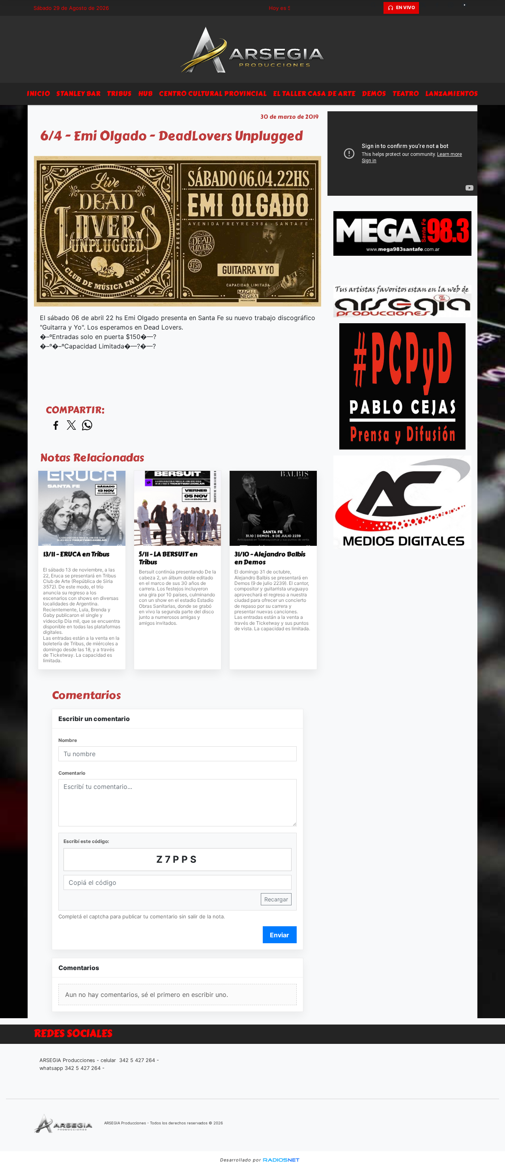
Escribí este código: (86, 841)
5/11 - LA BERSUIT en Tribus (168, 558)
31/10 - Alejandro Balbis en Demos (269, 558)
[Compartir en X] (71, 425)
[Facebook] (440, 8)
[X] (426, 8)
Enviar (279, 935)
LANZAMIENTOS (451, 94)
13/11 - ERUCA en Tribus (76, 554)
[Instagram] (453, 8)
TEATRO (406, 94)
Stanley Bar (78, 94)
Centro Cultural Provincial (213, 94)
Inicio (38, 94)
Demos (374, 94)
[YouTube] (467, 8)
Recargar (276, 899)
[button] (376, 8)
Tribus (119, 94)
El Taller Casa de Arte (314, 94)
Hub (145, 94)
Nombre (67, 740)
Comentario (71, 773)
